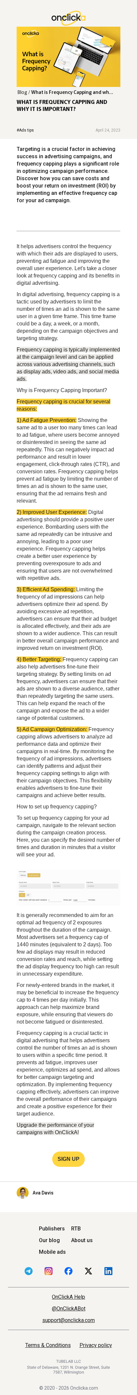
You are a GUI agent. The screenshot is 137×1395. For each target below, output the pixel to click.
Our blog (49, 1240)
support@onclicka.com (68, 1320)
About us (82, 1240)
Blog (22, 92)
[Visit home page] (68, 19)
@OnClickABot (68, 1308)
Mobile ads (52, 1252)
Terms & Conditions (48, 1345)
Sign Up (68, 1159)
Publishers (52, 1228)
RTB (76, 1228)
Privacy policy (95, 1345)
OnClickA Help (68, 1297)
